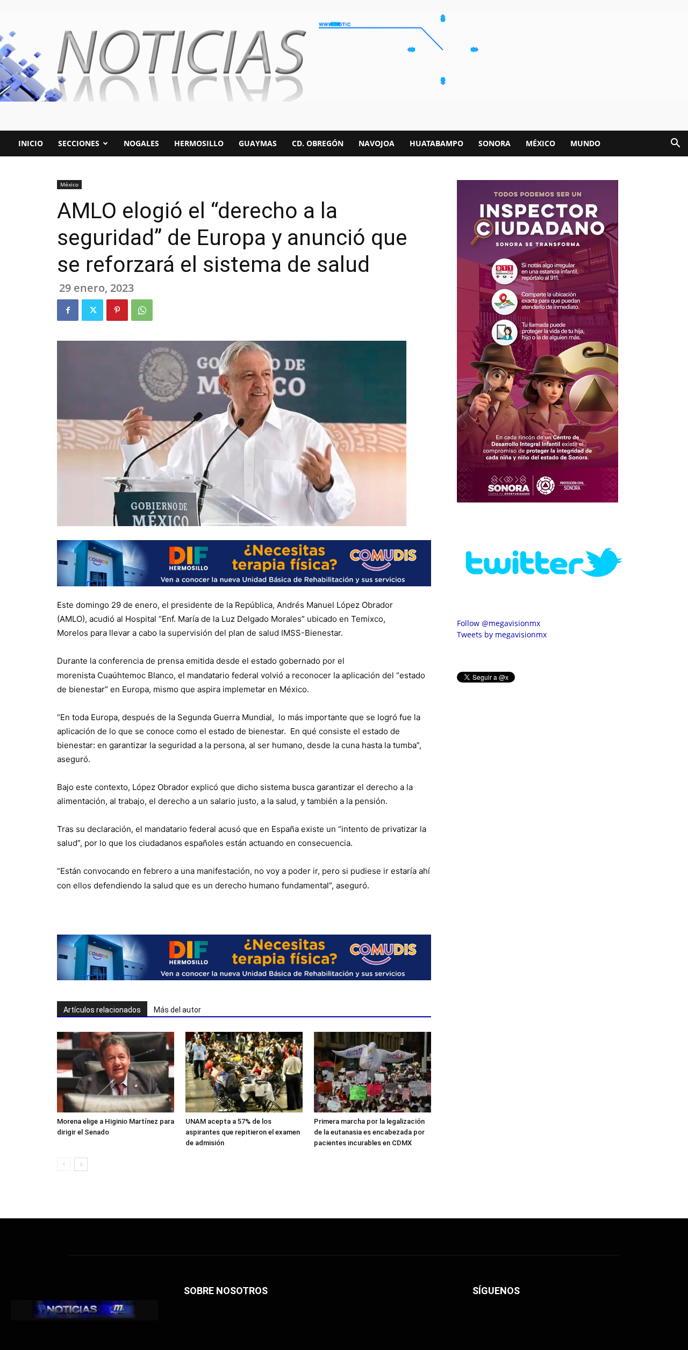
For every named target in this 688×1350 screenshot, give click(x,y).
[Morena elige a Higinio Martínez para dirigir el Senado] (115, 1072)
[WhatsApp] (142, 310)
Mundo (585, 143)
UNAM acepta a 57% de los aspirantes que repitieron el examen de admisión (242, 1132)
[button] (675, 144)
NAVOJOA (377, 143)
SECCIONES (78, 143)
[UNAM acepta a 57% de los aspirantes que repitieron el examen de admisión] (244, 1072)
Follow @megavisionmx (498, 623)
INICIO (30, 143)
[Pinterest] (117, 310)
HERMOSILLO (199, 143)
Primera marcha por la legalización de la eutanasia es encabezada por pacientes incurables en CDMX (369, 1132)
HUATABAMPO (436, 143)
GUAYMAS (258, 143)
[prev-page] (63, 1164)
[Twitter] (92, 310)
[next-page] (81, 1164)
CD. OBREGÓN (317, 143)
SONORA (494, 143)
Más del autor (177, 1010)
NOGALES (141, 143)
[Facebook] (67, 310)
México (540, 143)
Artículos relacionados (102, 1010)
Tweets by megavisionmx (502, 634)
